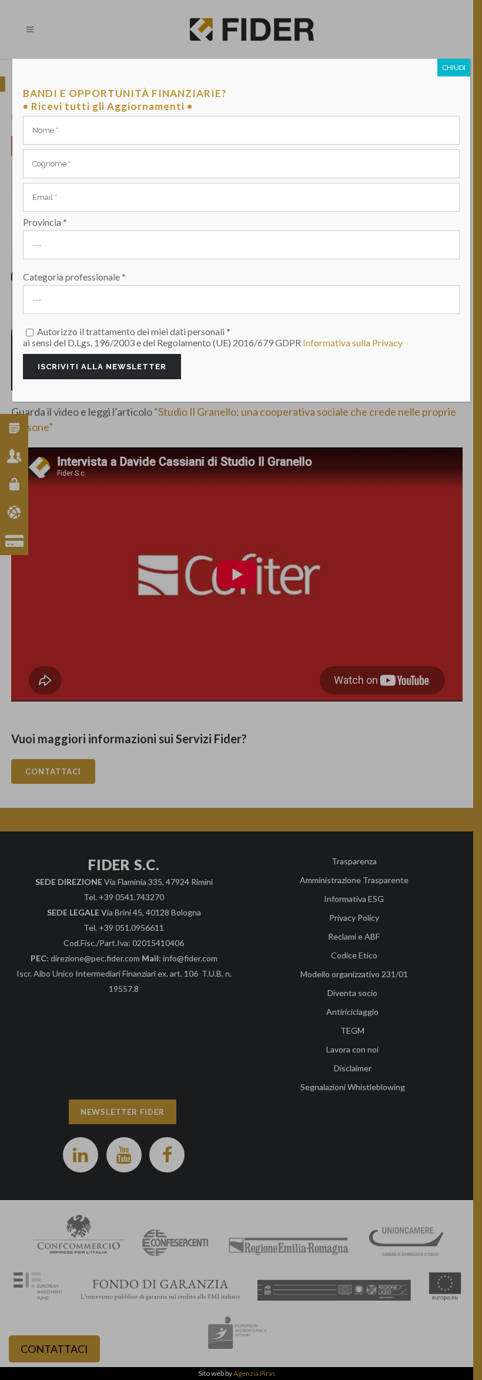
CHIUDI (454, 67)
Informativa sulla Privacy (353, 342)
